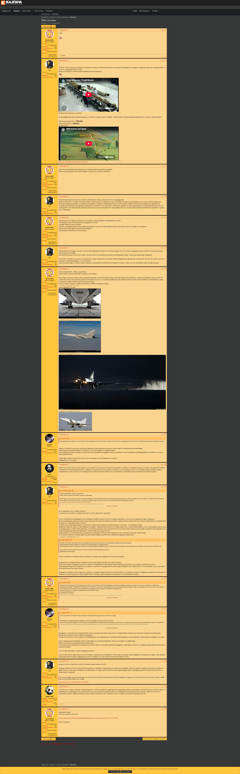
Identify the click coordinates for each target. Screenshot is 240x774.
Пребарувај (55, 14)
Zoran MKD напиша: (65, 490)
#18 (165, 166)
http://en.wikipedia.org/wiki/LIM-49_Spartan (73, 162)
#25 (165, 487)
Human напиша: (64, 540)
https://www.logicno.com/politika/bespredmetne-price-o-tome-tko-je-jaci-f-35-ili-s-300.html (88, 718)
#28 (165, 661)
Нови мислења (45, 14)
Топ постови (39, 11)
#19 (165, 196)
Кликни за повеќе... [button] (112, 506)
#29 (165, 686)
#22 (165, 269)
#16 (165, 30)
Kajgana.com (6, 11)
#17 (165, 60)
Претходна (47, 26)
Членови (49, 11)
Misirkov (45, 23)
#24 (165, 464)
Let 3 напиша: (64, 582)
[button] (32, 11)
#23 (165, 434)
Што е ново (27, 11)
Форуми (17, 11)
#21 (165, 248)
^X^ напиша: (63, 438)
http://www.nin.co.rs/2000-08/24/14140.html (73, 682)
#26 (165, 578)
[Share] (162, 30)
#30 (165, 709)
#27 (165, 609)
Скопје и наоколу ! (52, 51)
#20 (165, 217)
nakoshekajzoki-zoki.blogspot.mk (52, 55)
